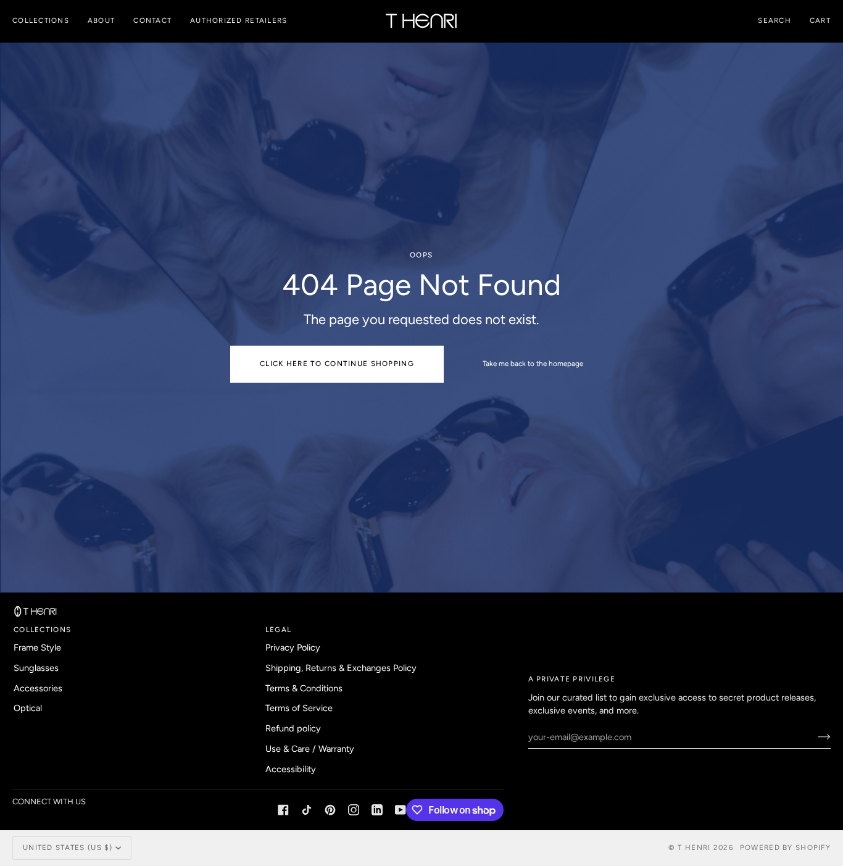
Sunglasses (36, 667)
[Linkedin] (377, 809)
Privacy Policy (292, 647)
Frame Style (37, 647)
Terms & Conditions (304, 688)
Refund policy (293, 728)
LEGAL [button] (278, 629)
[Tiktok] (306, 809)
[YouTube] (400, 809)
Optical (28, 708)
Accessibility (290, 769)
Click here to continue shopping (337, 363)
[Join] (814, 737)
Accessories (38, 688)
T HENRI (694, 847)
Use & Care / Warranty (309, 748)
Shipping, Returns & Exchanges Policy (341, 667)
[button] (45, 21)
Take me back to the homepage (533, 363)
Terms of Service (299, 708)
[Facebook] (283, 809)
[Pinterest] (330, 809)
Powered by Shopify (785, 847)
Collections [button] (42, 629)
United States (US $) (68, 847)
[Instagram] (353, 809)
